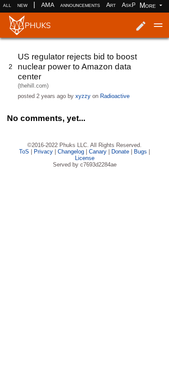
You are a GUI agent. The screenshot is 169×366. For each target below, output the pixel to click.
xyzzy (83, 96)
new (22, 4)
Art (111, 4)
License (84, 158)
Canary (98, 151)
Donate (120, 151)
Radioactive (115, 96)
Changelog (71, 151)
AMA (47, 4)
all (7, 4)
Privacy (43, 151)
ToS (24, 151)
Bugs (140, 151)
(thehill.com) (33, 85)
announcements (80, 4)
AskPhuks (135, 4)
